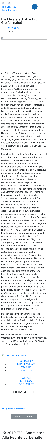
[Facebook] (35, 7)
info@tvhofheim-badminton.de (14, 409)
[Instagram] (42, 7)
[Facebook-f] (5, 427)
